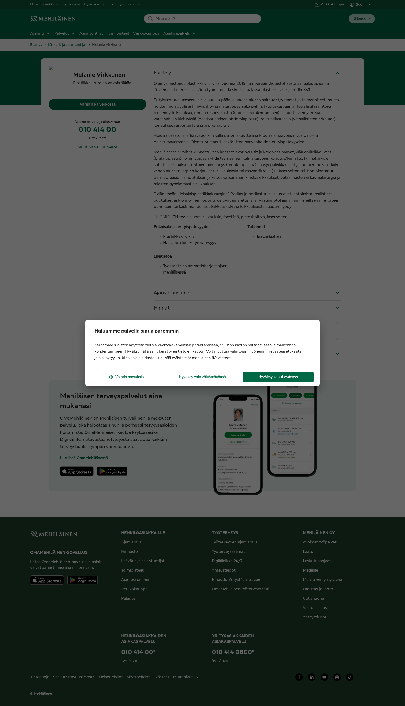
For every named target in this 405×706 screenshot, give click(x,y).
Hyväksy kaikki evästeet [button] (278, 377)
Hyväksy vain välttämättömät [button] (202, 377)
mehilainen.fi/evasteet (211, 358)
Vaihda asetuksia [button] (129, 377)
